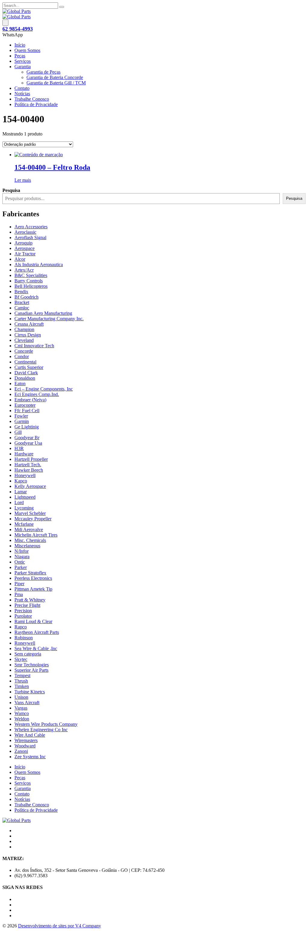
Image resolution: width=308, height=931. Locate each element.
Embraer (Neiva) (30, 399)
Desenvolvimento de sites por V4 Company (59, 925)
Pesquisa (294, 198)
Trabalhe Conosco (31, 99)
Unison (21, 697)
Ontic (19, 561)
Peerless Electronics (33, 578)
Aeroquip (23, 242)
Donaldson (24, 378)
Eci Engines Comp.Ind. (36, 394)
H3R (19, 448)
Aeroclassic (25, 232)
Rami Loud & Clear (33, 621)
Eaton (20, 383)
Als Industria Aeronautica (38, 264)
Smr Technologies (31, 664)
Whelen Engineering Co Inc (41, 729)
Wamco (21, 713)
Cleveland (24, 340)
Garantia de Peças (43, 72)
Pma (18, 594)
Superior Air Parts (31, 670)
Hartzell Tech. (27, 464)
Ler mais (22, 180)
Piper (19, 583)
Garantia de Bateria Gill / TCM (56, 82)
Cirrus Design (27, 334)
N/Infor (21, 551)
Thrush (21, 680)
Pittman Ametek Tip (33, 589)
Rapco (20, 626)
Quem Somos (27, 50)
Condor (21, 356)
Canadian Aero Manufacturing (43, 313)
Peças (19, 55)
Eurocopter (24, 405)
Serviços (22, 61)
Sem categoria (27, 653)
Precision (23, 610)
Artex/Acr (24, 269)
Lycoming (24, 507)
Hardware (23, 453)
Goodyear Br (26, 437)
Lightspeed (24, 497)
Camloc (21, 307)
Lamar (20, 491)
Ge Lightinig (26, 426)
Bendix (21, 291)
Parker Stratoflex (30, 572)
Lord (19, 502)
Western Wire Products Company (46, 724)
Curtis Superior (28, 367)
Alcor (19, 259)
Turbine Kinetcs (29, 691)
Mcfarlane (24, 524)
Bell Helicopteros (31, 286)
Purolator (23, 616)
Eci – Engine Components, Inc (43, 388)
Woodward (24, 745)
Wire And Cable (29, 735)
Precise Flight (27, 605)
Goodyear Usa (28, 443)
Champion (24, 329)
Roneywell (24, 643)
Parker (20, 567)
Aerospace (24, 248)
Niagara (21, 556)
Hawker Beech (28, 470)
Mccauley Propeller (32, 518)
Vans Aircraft (26, 702)
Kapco (20, 480)
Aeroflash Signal (30, 237)
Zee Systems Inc (30, 756)
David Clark (26, 372)
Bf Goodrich (26, 297)
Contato (21, 88)
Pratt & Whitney (29, 599)
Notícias (22, 93)
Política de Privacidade (36, 104)
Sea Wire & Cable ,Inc (35, 648)
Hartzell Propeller (31, 459)
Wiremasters (26, 740)
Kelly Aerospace (30, 486)
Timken (21, 686)
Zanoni (21, 751)
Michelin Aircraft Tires (35, 534)
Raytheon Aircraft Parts (36, 632)
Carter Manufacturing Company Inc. (49, 318)
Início (19, 44)
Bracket (21, 302)
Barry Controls (28, 280)
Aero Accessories (31, 226)
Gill (18, 432)
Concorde (23, 351)
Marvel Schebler (30, 513)
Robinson (23, 637)
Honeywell (24, 475)
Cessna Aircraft (29, 324)
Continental (25, 361)
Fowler (21, 415)
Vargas (20, 707)
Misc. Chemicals (30, 540)
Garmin (21, 421)
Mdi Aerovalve (28, 529)
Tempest (22, 675)
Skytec (20, 659)
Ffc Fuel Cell (26, 410)
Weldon (21, 718)
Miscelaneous (27, 545)
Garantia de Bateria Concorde (54, 77)
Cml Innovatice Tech (34, 345)
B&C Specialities (30, 275)
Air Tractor (24, 253)
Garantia (22, 66)
